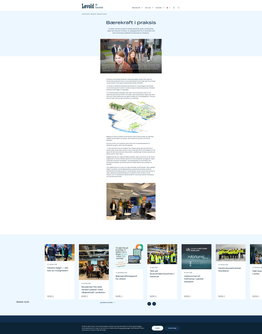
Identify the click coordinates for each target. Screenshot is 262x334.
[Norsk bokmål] (167, 7)
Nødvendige (172, 328)
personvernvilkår (125, 328)
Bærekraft (136, 7)
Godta (157, 328)
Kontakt (159, 7)
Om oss (148, 7)
